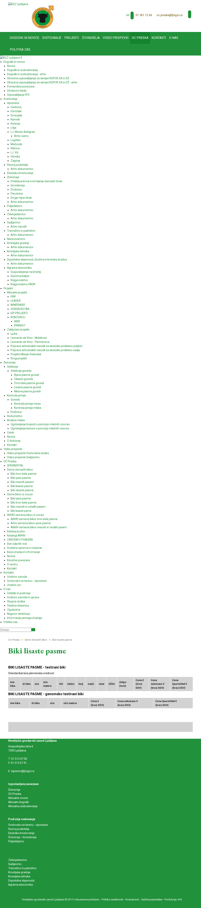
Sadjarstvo (15, 864)
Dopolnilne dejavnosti (21, 880)
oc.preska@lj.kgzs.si (170, 15)
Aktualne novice (18, 798)
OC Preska (14, 793)
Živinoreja (14, 789)
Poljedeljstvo (16, 841)
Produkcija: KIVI (173, 899)
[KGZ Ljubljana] (18, 3)
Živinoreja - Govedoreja (22, 837)
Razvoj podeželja (18, 829)
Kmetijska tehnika (19, 876)
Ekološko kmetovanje (21, 833)
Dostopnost (132, 899)
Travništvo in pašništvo (22, 868)
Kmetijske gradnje (19, 872)
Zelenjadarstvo (17, 860)
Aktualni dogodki (18, 802)
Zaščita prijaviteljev (152, 899)
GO (33, 629)
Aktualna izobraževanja (22, 806)
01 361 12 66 (144, 15)
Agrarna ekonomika (20, 884)
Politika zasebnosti (112, 899)
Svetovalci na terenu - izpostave (28, 824)
